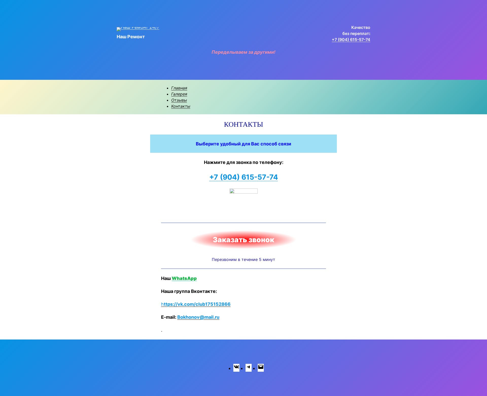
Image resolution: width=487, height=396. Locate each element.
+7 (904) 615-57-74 (351, 39)
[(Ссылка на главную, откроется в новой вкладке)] (138, 29)
